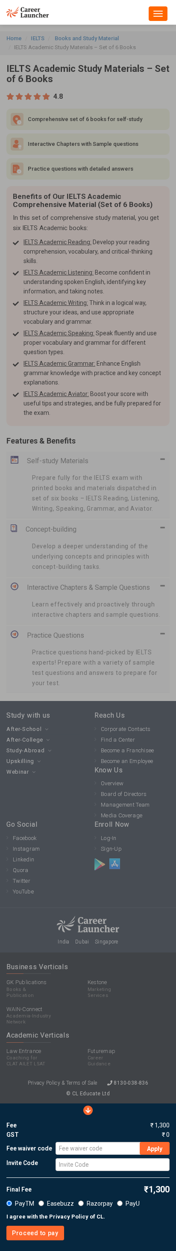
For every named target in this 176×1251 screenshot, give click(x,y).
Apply (154, 1148)
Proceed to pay (35, 1233)
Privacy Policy (68, 1216)
